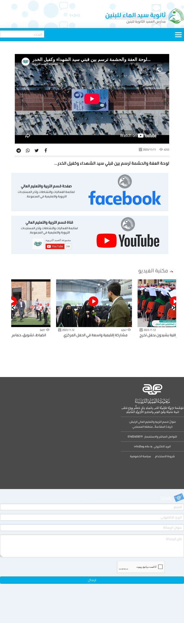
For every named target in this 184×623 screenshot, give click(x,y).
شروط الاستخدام (165, 456)
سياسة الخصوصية (140, 456)
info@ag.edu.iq (143, 446)
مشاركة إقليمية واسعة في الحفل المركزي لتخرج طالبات (95, 335)
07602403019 (135, 436)
